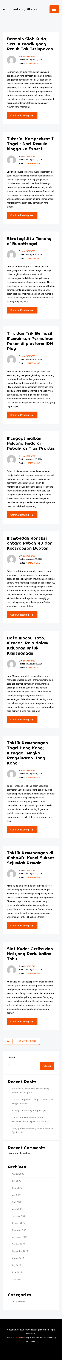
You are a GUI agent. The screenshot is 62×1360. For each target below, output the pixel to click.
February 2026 (18, 1216)
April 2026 (16, 1202)
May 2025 (16, 1279)
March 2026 (17, 1209)
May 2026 (16, 1195)
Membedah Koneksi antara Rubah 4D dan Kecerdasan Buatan (30, 543)
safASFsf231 (30, 56)
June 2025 (17, 1272)
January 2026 (18, 1223)
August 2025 (18, 1258)
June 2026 (17, 1188)
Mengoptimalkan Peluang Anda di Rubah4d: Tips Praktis (31, 443)
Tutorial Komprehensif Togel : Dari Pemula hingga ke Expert (30, 143)
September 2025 (20, 1251)
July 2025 (16, 1265)
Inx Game (17, 1338)
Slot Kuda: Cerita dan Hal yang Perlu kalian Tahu (30, 953)
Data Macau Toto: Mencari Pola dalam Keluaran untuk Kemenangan (27, 645)
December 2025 (19, 1230)
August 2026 (18, 1174)
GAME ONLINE (34, 64)
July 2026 (16, 1181)
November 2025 (19, 1237)
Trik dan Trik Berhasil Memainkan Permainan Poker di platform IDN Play (30, 341)
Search (11, 1057)
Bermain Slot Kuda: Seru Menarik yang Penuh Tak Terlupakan (30, 43)
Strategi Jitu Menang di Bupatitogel (29, 241)
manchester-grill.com (20, 9)
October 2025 (18, 1244)
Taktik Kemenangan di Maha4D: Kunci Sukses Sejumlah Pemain (31, 857)
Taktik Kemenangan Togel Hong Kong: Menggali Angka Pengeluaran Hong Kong (27, 752)
